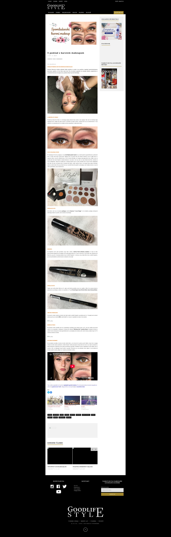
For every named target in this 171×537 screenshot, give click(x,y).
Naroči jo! (84, 521)
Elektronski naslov (105, 487)
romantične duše (80, 386)
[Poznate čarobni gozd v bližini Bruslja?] (89, 400)
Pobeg (58, 12)
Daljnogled (66, 12)
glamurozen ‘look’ (56, 386)
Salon (75, 12)
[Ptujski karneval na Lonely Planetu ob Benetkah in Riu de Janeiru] (55, 400)
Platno (81, 12)
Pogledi (51, 12)
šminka (55, 417)
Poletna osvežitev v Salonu (83, 466)
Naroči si (121, 1)
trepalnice (62, 417)
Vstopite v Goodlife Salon (57, 466)
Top (168, 534)
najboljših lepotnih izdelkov (70, 385)
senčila (50, 417)
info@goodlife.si (77, 490)
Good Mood (118, 12)
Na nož (88, 12)
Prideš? (61, 1)
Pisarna (55, 1)
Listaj (65, 1)
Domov (50, 1)
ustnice (69, 417)
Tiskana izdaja (73, 521)
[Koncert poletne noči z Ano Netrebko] (72, 400)
